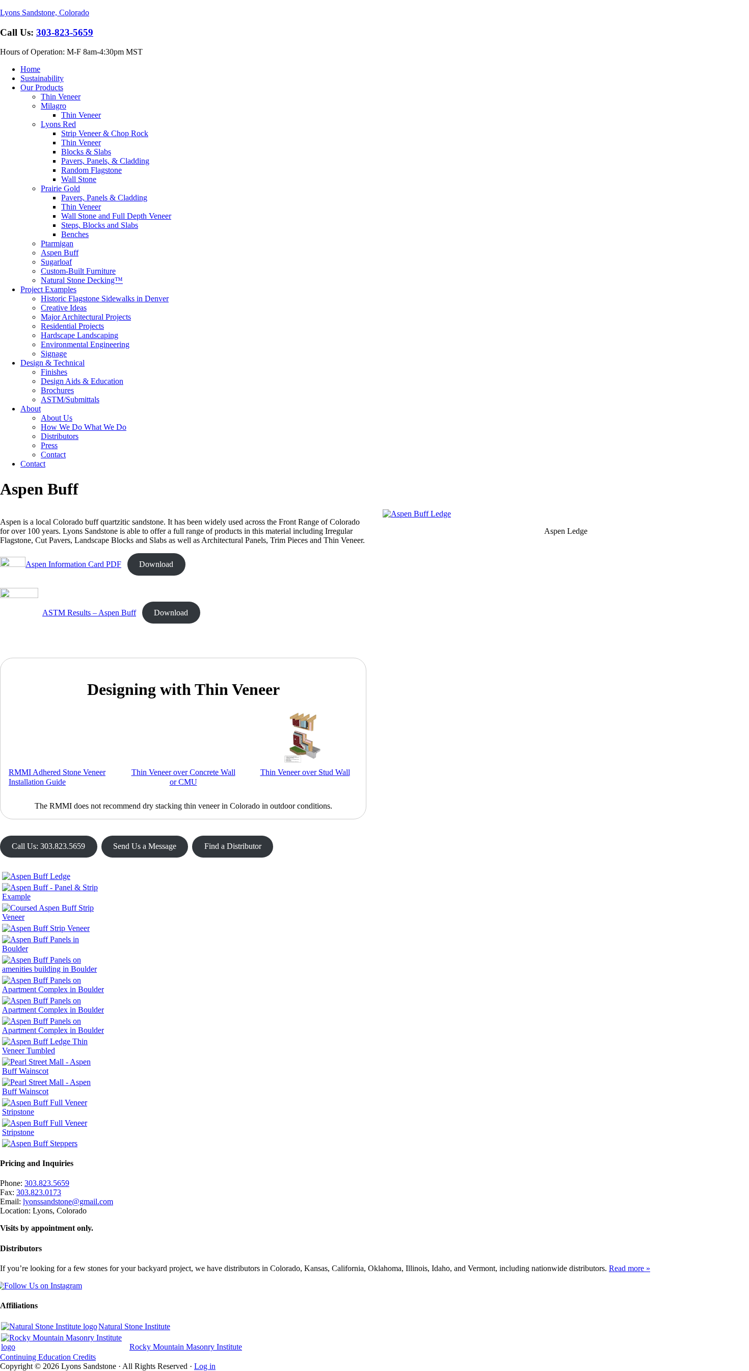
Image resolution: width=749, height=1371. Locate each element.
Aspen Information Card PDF (73, 564)
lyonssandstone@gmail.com (68, 1201)
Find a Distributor (232, 846)
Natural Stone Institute (134, 1326)
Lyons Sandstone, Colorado (44, 12)
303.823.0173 (38, 1192)
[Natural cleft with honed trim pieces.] (53, 989)
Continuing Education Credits (48, 1357)
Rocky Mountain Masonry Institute (185, 1346)
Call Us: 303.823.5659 (48, 846)
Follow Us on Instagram (43, 1285)
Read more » (629, 1268)
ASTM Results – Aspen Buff (89, 612)
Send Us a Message (144, 846)
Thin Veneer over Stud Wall (305, 772)
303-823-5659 (64, 32)
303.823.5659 (46, 1183)
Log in (205, 1366)
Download (156, 564)
